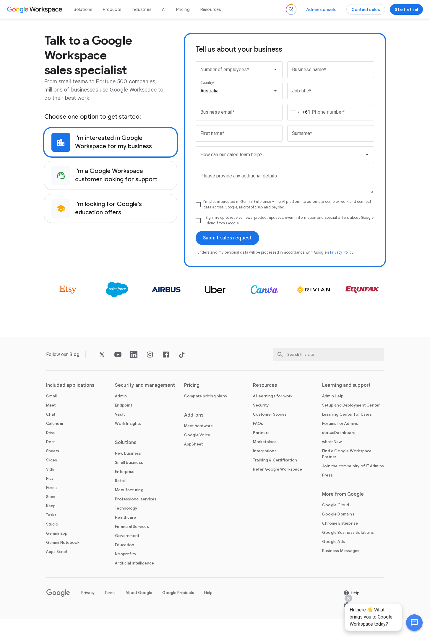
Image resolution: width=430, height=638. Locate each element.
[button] (414, 622)
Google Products (178, 592)
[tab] (110, 142)
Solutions (83, 9)
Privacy (88, 592)
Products (112, 9)
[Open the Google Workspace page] (35, 9)
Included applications (70, 385)
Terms (110, 592)
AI (163, 9)
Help (208, 592)
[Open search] (291, 9)
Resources (210, 9)
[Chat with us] (414, 622)
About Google (139, 592)
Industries (141, 9)
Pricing (182, 9)
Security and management (145, 385)
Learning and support (346, 385)
